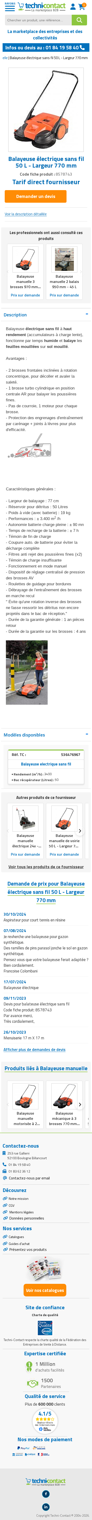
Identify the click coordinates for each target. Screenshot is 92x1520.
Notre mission (19, 1198)
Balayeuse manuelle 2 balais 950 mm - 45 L (64, 281)
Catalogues (16, 1236)
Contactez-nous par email (29, 1178)
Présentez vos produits (28, 1249)
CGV (11, 1205)
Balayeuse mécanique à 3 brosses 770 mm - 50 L (64, 1121)
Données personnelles (26, 1218)
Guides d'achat (19, 1243)
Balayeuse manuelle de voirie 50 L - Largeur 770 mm (64, 843)
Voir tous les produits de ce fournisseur (46, 866)
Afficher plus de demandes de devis (35, 1049)
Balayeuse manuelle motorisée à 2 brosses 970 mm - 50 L (25, 1123)
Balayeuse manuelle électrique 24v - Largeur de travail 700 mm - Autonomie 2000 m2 (25, 851)
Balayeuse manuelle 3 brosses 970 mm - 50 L (25, 284)
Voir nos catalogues (45, 1290)
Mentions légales (21, 1212)
